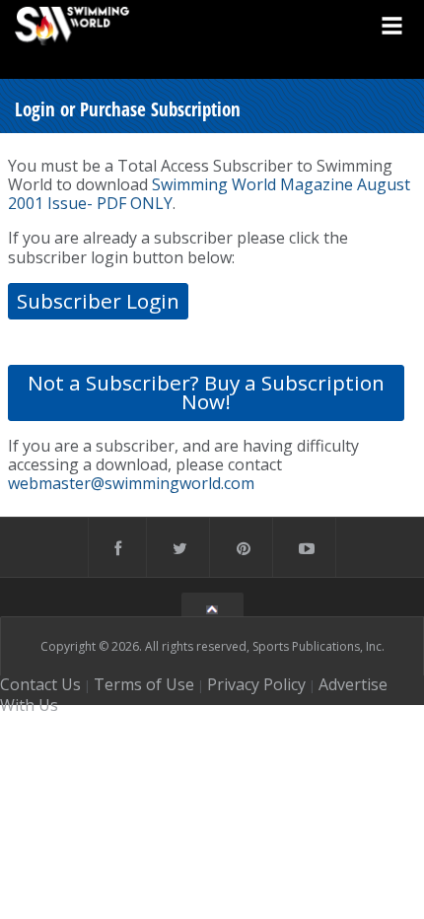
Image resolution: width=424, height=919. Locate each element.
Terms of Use (144, 684)
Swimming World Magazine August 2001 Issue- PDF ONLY (209, 194)
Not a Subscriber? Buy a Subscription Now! (206, 392)
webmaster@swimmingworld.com (131, 483)
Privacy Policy (256, 684)
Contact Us (40, 684)
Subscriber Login (98, 301)
